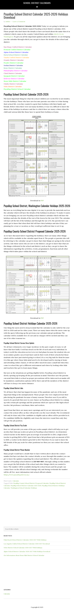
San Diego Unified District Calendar (18, 47)
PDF (42, 201)
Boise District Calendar (13, 68)
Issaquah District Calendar (14, 76)
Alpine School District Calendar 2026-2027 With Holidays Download (27, 551)
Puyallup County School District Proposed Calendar (31, 483)
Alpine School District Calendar (16, 52)
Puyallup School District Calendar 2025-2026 (26, 485)
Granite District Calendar (14, 60)
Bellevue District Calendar (14, 79)
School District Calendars (37, 3)
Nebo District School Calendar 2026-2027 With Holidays (23, 548)
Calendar (16, 481)
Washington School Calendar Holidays (24, 488)
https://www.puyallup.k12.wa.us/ (16, 475)
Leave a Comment (19, 21)
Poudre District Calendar (13, 63)
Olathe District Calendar (13, 84)
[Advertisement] (37, 510)
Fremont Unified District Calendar (17, 50)
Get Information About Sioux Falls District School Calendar (24, 555)
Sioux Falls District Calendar (15, 81)
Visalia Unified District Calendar (16, 57)
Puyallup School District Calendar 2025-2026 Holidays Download (36, 16)
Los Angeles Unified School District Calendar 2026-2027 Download (27, 544)
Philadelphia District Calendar (16, 71)
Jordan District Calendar (13, 65)
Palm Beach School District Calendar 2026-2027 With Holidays (25, 540)
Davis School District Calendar (16, 55)
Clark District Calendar (13, 73)
